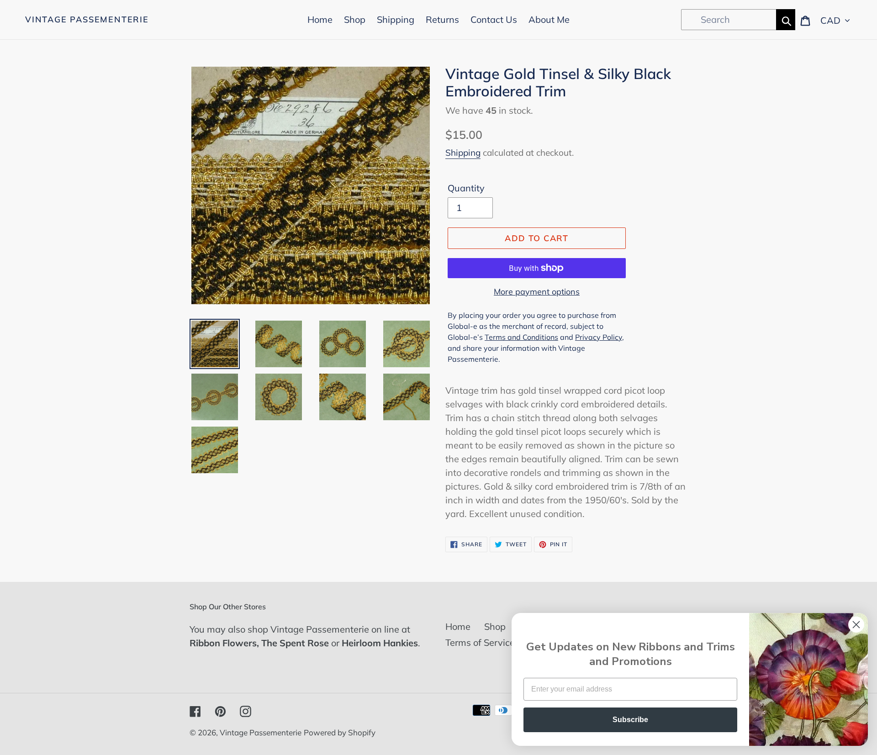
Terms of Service (480, 642)
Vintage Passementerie (87, 20)
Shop (495, 626)
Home (457, 626)
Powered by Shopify (339, 732)
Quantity (466, 188)
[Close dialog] (856, 625)
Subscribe (630, 719)
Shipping (463, 152)
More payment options (537, 291)
